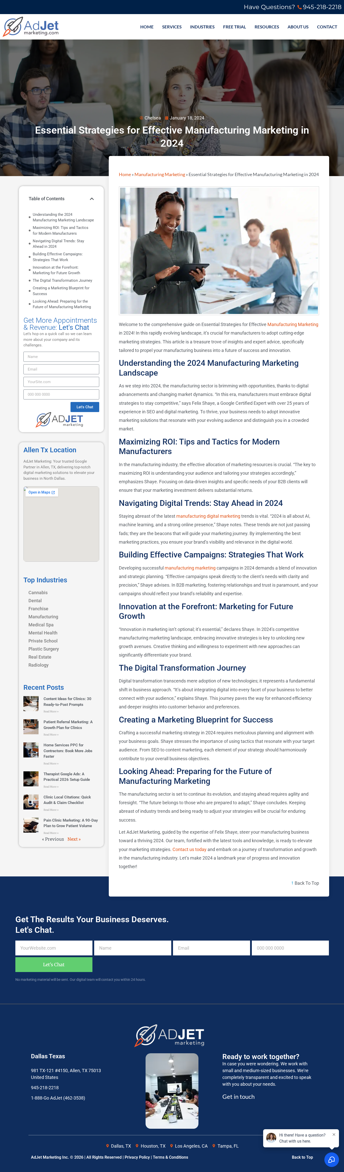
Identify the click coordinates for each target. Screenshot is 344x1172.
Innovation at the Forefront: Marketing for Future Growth (56, 270)
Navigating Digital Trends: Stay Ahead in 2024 (58, 244)
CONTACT (327, 26)
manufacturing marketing (190, 568)
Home (125, 174)
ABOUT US (298, 26)
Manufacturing (43, 616)
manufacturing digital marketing (208, 516)
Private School (43, 640)
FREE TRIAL (234, 26)
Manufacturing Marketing (159, 174)
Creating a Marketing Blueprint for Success (61, 291)
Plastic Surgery (43, 649)
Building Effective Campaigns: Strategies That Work (58, 257)
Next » (74, 839)
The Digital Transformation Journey (62, 280)
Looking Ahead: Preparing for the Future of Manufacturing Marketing (62, 304)
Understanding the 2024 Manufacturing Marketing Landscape (63, 217)
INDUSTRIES (202, 26)
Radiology (38, 665)
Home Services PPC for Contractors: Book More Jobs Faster (68, 751)
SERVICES (172, 26)
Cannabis (38, 592)
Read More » (51, 711)
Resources (267, 26)
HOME (147, 26)
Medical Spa (41, 624)
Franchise (38, 608)
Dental (35, 600)
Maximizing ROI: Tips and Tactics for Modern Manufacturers (60, 230)
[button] (92, 198)
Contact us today (190, 849)
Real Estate (39, 657)
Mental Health (42, 632)
